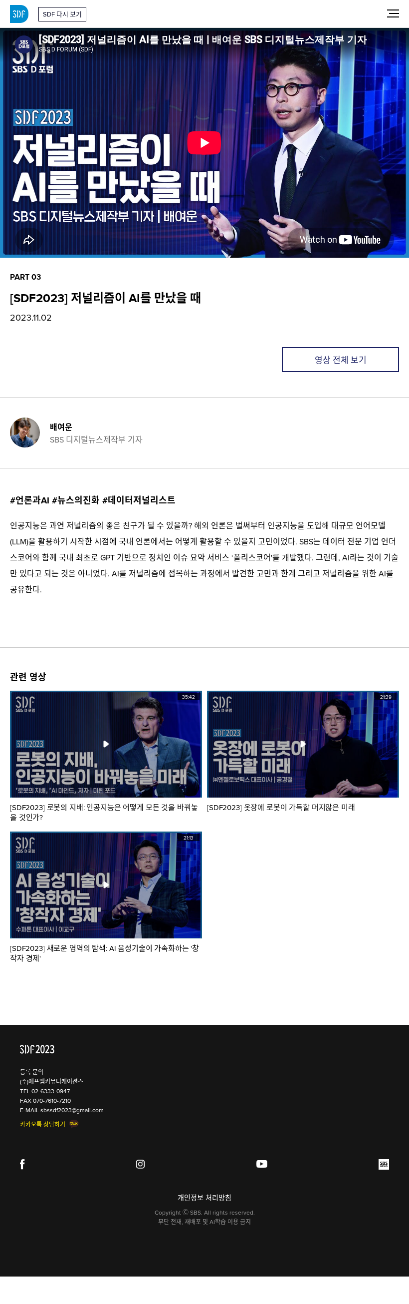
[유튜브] (262, 1164)
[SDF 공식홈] (37, 1049)
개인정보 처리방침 (204, 1198)
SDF (19, 14)
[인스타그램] (141, 1164)
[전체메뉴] (393, 13)
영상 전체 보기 (341, 360)
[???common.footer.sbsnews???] (384, 1164)
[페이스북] (22, 1164)
